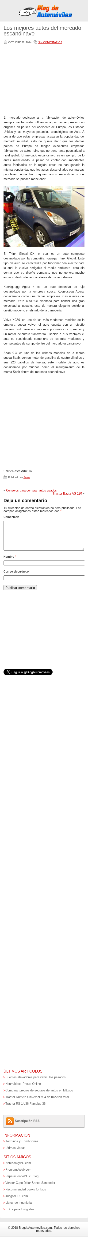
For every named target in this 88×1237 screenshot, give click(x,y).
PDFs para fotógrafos (19, 1209)
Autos (26, 477)
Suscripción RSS (27, 1121)
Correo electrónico (17, 571)
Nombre (10, 556)
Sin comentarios (50, 42)
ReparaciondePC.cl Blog (21, 1176)
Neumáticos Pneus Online (23, 1084)
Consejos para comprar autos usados (31, 490)
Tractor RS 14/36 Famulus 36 (25, 1103)
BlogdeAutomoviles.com (35, 1227)
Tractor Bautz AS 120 (67, 493)
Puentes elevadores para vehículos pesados (35, 1077)
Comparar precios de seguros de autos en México (39, 1090)
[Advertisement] (43, 80)
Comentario (11, 517)
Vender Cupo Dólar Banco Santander (30, 1183)
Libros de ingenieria (18, 1202)
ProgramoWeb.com (18, 1169)
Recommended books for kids (25, 1189)
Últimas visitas (15, 1148)
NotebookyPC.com (18, 1163)
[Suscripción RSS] (10, 1121)
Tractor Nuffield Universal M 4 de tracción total (37, 1097)
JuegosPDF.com (16, 1196)
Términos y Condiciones (21, 1141)
